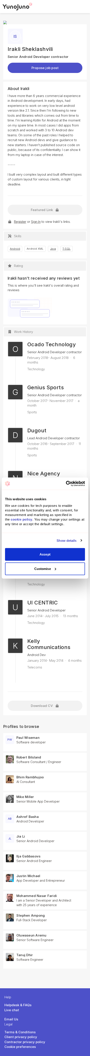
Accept (45, 554)
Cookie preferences (20, 1047)
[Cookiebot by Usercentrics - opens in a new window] (66, 483)
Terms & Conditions (20, 1032)
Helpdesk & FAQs (17, 1005)
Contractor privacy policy (24, 1042)
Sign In (36, 222)
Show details (66, 540)
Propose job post (45, 68)
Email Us (11, 1019)
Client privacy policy (20, 1037)
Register (20, 222)
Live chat (11, 1010)
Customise (42, 568)
